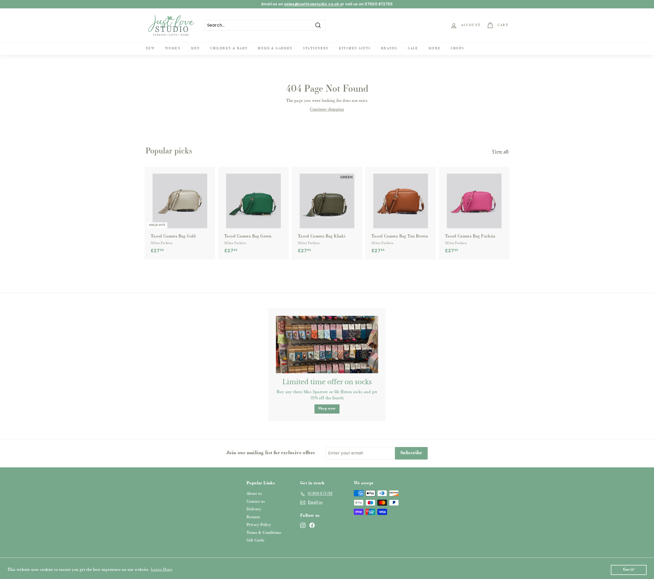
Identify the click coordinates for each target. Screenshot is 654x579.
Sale (413, 48)
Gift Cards (255, 540)
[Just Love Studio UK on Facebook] (312, 525)
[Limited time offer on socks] (327, 344)
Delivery (254, 509)
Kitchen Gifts (355, 48)
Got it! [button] (629, 570)
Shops (457, 48)
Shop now (327, 409)
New (150, 48)
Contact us (256, 502)
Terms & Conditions (264, 533)
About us (254, 494)
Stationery (316, 48)
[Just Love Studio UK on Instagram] (303, 525)
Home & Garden (275, 48)
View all (500, 152)
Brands (389, 48)
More (434, 48)
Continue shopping (327, 109)
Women (173, 48)
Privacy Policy (259, 525)
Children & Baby (229, 48)
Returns (253, 517)
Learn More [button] (161, 570)
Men (195, 48)
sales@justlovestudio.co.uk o (313, 4)
